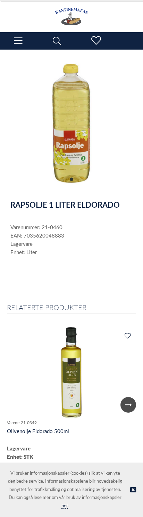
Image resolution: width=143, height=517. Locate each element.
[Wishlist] (127, 336)
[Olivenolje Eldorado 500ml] (71, 373)
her (64, 506)
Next (128, 405)
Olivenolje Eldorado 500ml (38, 431)
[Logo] (71, 13)
